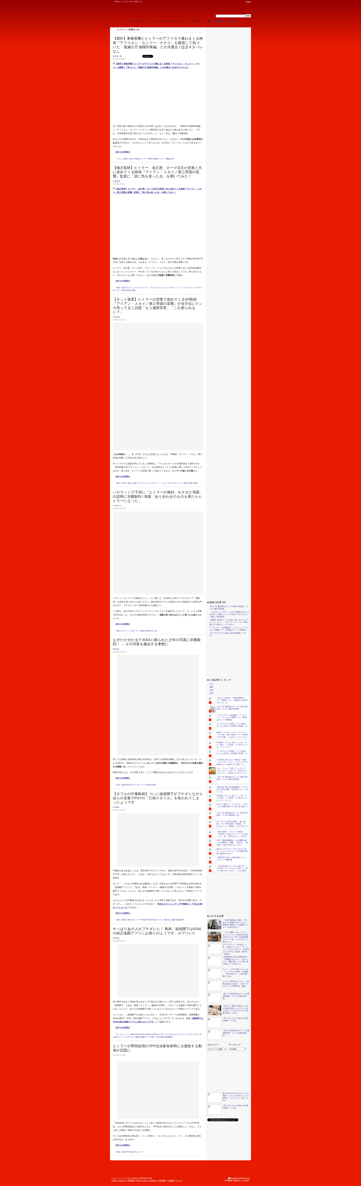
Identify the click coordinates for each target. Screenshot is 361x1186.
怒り (153, 1037)
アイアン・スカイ (148, 288)
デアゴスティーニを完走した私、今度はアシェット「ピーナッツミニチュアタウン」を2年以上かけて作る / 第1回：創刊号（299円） (236, 949)
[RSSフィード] (244, 2)
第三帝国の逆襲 (129, 290)
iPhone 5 (156, 1034)
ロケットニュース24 (143, 10)
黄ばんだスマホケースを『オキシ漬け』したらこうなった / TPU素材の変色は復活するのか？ (232, 851)
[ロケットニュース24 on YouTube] (241, 2)
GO (137, 1034)
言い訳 (154, 631)
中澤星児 (116, 181)
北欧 (154, 785)
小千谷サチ (117, 506)
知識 (136, 159)
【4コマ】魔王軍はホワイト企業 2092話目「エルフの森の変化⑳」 (236, 1032)
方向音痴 (160, 1037)
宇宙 (124, 483)
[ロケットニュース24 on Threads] (233, 2)
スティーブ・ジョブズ (179, 288)
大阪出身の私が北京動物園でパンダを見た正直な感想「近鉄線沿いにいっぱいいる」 (232, 789)
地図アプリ (145, 1037)
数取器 (230, 1180)
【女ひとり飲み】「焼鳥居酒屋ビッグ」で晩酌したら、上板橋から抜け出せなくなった (232, 700)
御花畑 (195, 21)
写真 (149, 785)
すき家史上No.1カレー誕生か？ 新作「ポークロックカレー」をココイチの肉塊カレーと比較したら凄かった (232, 762)
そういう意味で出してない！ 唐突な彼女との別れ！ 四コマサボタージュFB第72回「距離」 (236, 983)
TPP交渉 (130, 1152)
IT (117, 1034)
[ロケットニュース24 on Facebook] (230, 2)
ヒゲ (135, 785)
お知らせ (122, 1181)
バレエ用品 (245, 1180)
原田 (181, 21)
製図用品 (237, 1180)
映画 (125, 159)
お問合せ (153, 1181)
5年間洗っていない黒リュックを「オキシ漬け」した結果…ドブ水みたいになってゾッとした (232, 744)
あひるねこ (163, 21)
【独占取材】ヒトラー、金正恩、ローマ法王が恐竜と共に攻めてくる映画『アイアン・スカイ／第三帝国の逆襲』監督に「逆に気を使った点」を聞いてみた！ (157, 172)
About (114, 1181)
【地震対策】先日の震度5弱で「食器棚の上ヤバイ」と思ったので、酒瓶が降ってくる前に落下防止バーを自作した (235, 960)
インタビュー (163, 288)
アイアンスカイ (133, 288)
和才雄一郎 (117, 56)
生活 (131, 159)
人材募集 (170, 1181)
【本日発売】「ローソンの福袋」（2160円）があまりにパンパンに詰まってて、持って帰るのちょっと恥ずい (232, 834)
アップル (165, 1034)
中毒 (148, 920)
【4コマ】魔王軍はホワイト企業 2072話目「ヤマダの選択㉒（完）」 (232, 814)
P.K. (148, 21)
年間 (211, 693)
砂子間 (173, 21)
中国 (143, 920)
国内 (118, 483)
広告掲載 (161, 1181)
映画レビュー (159, 159)
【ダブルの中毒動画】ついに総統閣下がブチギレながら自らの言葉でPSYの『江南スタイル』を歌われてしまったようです (158, 798)
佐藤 (141, 21)
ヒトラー (143, 159)
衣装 (148, 631)
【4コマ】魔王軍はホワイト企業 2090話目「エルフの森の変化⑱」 (236, 996)
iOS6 (142, 1034)
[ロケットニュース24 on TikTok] (238, 2)
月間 (211, 690)
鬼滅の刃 (170, 159)
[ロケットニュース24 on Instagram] (236, 2)
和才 (187, 21)
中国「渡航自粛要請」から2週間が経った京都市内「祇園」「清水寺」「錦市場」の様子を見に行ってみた (232, 842)
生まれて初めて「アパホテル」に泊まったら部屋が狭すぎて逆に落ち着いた (232, 805)
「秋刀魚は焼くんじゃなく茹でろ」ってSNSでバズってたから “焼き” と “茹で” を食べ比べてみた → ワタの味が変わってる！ (228, 869)
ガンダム (174, 1034)
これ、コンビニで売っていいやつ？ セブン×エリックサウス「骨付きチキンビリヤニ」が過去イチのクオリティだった (228, 772)
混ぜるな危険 (169, 920)
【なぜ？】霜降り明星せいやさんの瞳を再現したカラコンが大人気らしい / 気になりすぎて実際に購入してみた (235, 1009)
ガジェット (124, 1034)
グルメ (127, 21)
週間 (211, 687)
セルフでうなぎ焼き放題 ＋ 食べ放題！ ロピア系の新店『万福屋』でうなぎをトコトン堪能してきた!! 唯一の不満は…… (228, 825)
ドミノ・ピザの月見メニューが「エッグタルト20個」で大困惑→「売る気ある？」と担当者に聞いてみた (235, 972)
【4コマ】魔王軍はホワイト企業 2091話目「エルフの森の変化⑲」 (232, 707)
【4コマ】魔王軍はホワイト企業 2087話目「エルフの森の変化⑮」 (232, 778)
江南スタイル (157, 920)
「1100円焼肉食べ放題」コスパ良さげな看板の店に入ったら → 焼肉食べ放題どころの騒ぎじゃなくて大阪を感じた (236, 923)
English (248, 2)
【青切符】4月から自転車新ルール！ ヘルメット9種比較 (232, 858)
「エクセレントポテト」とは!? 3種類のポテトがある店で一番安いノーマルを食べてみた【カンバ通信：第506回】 (229, 614)
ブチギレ (130, 1037)
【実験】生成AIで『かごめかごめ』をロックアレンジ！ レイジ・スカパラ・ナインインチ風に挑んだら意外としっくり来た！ (228, 622)
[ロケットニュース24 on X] (227, 2)
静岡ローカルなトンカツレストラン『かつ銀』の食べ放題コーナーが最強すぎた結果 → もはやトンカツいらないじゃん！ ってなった (228, 736)
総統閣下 (180, 920)
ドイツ (193, 288)
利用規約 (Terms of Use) (138, 1181)
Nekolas (116, 649)
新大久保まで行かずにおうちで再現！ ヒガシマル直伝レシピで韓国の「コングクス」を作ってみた (236, 1097)
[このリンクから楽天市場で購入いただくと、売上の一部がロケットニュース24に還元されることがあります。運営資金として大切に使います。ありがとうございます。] (225, 2)
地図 (137, 1037)
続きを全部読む (123, 152)
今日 (211, 684)
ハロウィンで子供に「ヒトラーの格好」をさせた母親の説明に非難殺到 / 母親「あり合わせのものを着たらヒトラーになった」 (157, 496)
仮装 (143, 631)
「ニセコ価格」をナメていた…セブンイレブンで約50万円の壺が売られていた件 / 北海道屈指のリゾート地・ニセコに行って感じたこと (235, 937)
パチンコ (183, 1034)
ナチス (200, 288)
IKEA (129, 785)
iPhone (149, 1034)
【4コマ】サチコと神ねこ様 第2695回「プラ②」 (235, 1019)
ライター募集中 (218, 21)
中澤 (154, 21)
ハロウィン (126, 631)
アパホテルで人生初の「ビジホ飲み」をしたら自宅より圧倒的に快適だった (232, 725)
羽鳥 (135, 21)
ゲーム (178, 1181)
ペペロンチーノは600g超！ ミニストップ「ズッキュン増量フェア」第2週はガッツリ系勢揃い (229, 628)
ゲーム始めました (231, 21)
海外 (124, 288)
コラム (119, 159)
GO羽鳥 (116, 807)
